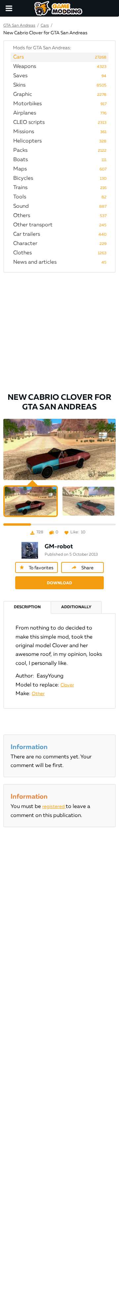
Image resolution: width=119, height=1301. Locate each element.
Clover (67, 685)
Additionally (76, 607)
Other (38, 693)
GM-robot (59, 547)
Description (27, 607)
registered (54, 806)
